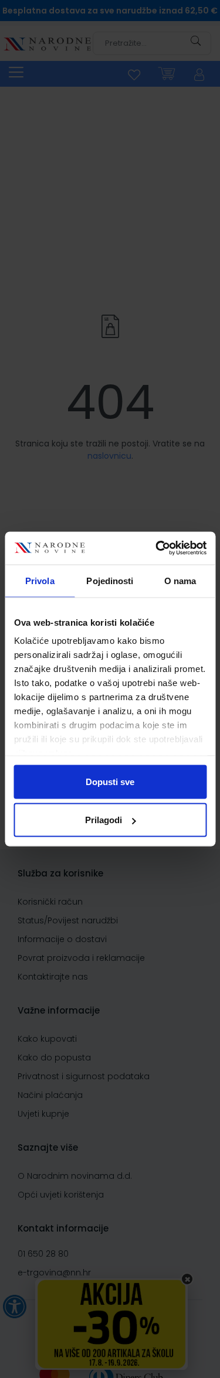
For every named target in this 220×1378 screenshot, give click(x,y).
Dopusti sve (110, 781)
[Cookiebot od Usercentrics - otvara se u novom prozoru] (157, 548)
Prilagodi (103, 820)
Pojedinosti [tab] (109, 580)
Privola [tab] (40, 580)
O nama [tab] (180, 580)
